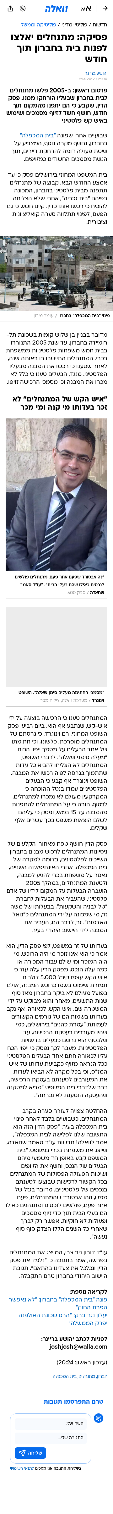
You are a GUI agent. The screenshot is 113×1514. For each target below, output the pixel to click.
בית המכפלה (65, 1377)
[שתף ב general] (10, 8)
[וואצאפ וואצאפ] (22, 8)
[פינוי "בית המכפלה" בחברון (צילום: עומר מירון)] (56, 279)
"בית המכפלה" (38, 136)
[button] (86, 8)
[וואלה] (56, 8)
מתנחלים (86, 1377)
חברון (102, 1377)
